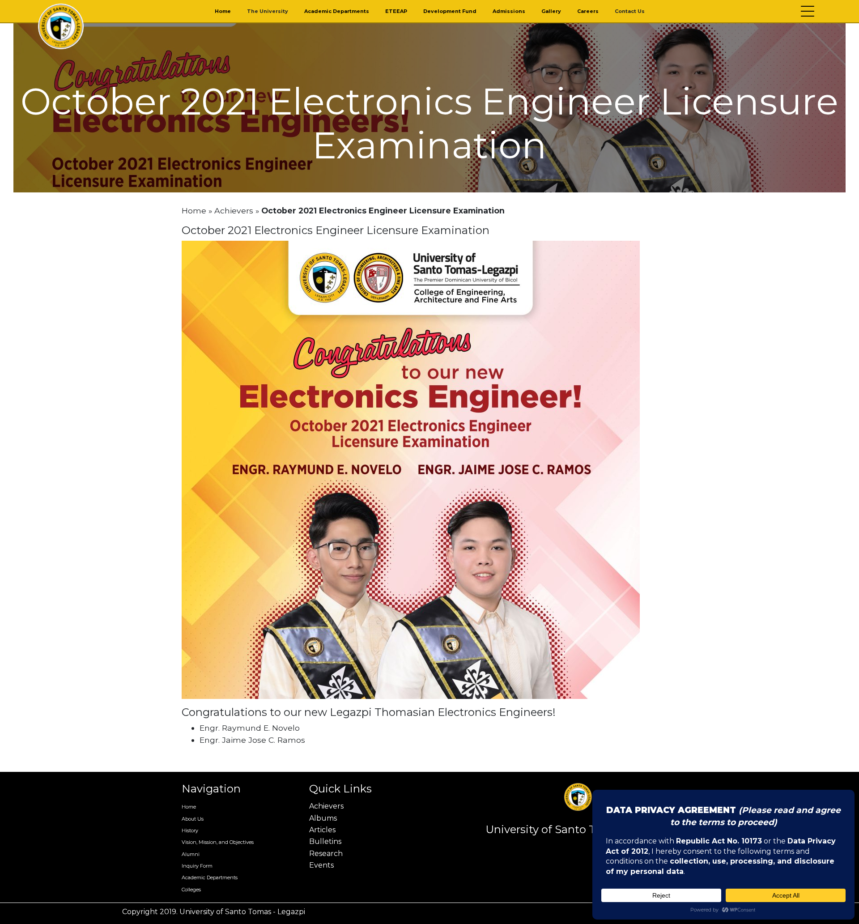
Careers (588, 11)
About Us (193, 819)
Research (326, 853)
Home (223, 11)
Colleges (191, 889)
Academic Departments (336, 11)
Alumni (191, 854)
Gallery (551, 11)
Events (321, 865)
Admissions (509, 11)
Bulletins (325, 841)
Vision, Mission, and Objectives (218, 842)
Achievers (233, 210)
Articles (322, 830)
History (190, 830)
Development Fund (449, 11)
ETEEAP (396, 11)
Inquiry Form (197, 866)
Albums (323, 818)
